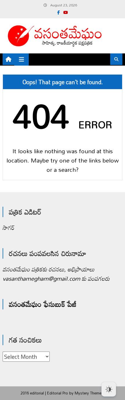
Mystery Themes (89, 393)
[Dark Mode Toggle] (108, 386)
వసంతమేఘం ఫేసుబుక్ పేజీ (42, 304)
